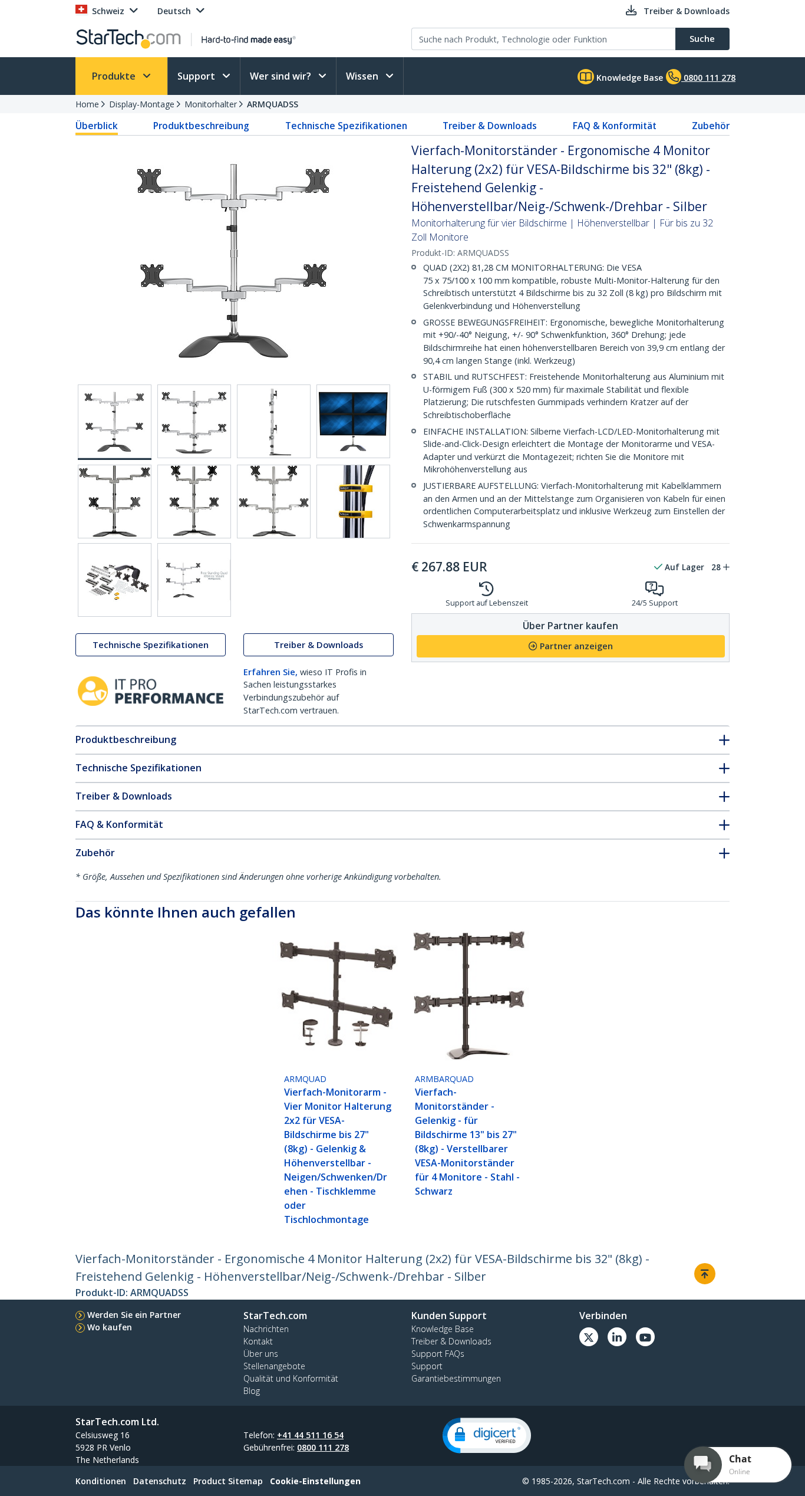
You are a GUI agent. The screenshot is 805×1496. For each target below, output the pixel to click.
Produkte (115, 76)
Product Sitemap (228, 1481)
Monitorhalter (210, 104)
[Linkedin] (617, 1336)
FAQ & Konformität (614, 125)
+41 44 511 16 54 (310, 1435)
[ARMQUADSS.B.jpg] (194, 421)
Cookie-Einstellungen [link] (315, 1481)
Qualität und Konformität (290, 1378)
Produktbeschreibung (201, 125)
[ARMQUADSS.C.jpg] (274, 421)
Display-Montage (141, 104)
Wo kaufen (109, 1327)
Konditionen (100, 1481)
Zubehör (711, 125)
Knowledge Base (628, 77)
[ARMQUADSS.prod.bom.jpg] (114, 580)
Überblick (96, 125)
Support (197, 76)
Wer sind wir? (282, 76)
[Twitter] (588, 1336)
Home (87, 104)
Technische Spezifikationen (346, 125)
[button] (487, 1435)
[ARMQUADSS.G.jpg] (274, 501)
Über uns (260, 1353)
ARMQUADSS (272, 104)
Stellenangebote (274, 1366)
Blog (251, 1390)
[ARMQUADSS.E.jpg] (114, 501)
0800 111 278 (323, 1447)
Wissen (363, 76)
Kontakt (258, 1341)
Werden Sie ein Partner (134, 1314)
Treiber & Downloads (490, 125)
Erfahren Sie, (270, 672)
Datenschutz (159, 1481)
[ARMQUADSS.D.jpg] (353, 421)
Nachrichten (266, 1328)
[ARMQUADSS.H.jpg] (353, 501)
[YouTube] (645, 1336)
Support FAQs (437, 1353)
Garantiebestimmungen (456, 1378)
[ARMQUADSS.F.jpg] (194, 501)
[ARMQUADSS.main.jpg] (114, 422)
